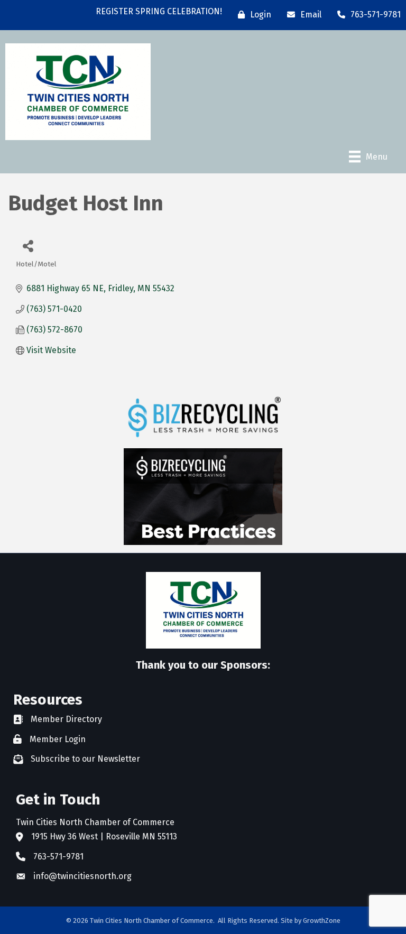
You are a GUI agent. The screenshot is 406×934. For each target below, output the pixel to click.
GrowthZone (321, 920)
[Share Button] (28, 245)
